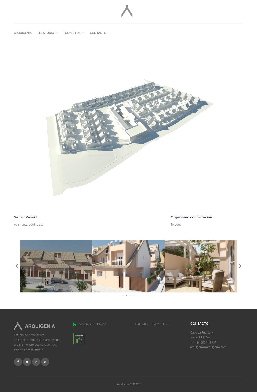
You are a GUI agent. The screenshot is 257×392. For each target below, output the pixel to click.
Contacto (98, 33)
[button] (123, 295)
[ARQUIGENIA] (127, 11)
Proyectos (72, 33)
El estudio (46, 33)
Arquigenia (23, 33)
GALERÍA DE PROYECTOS (151, 324)
